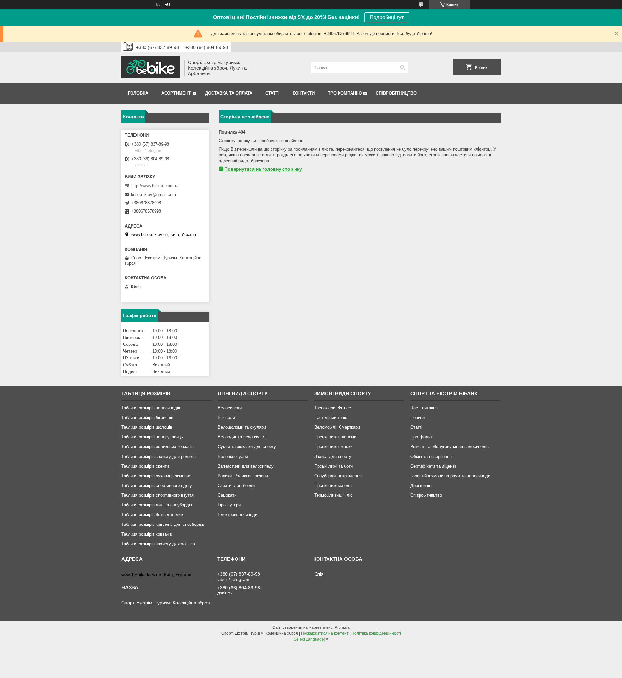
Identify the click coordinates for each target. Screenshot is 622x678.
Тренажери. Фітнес (332, 407)
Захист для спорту (332, 456)
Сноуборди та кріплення (338, 475)
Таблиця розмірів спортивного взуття (157, 495)
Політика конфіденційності (376, 633)
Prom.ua (342, 627)
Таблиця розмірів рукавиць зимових (156, 475)
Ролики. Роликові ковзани (243, 475)
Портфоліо (421, 437)
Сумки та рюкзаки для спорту (247, 446)
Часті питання (424, 407)
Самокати (227, 495)
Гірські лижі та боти (333, 466)
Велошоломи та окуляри (242, 427)
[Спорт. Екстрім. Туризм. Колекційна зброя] (150, 68)
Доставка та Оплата (228, 93)
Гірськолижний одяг (333, 485)
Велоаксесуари (233, 456)
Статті (272, 93)
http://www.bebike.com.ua (155, 185)
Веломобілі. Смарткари (337, 427)
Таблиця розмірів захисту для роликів (158, 456)
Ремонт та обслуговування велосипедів (449, 446)
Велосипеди (230, 407)
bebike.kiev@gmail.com (153, 194)
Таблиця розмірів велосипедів (150, 407)
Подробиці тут (387, 17)
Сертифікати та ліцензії (433, 466)
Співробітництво (396, 93)
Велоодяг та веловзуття (241, 437)
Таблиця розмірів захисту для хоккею (158, 543)
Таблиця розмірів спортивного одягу (156, 485)
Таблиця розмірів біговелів (147, 417)
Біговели (226, 417)
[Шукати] (402, 67)
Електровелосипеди (237, 514)
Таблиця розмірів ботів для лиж (152, 514)
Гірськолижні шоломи (335, 437)
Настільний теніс (330, 417)
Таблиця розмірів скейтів (145, 466)
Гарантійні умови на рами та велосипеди (450, 475)
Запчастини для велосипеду (246, 466)
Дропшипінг (421, 485)
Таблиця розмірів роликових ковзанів (157, 446)
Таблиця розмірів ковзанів (146, 534)
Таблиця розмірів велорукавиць (152, 437)
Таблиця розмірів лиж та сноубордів (156, 505)
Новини (417, 417)
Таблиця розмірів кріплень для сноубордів (162, 524)
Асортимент (176, 93)
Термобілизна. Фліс (333, 495)
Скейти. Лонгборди (236, 485)
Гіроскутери (229, 505)
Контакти (304, 93)
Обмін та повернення (431, 456)
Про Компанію (345, 93)
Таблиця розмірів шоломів (146, 427)
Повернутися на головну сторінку (263, 169)
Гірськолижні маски (333, 446)
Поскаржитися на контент (325, 633)
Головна (138, 93)
